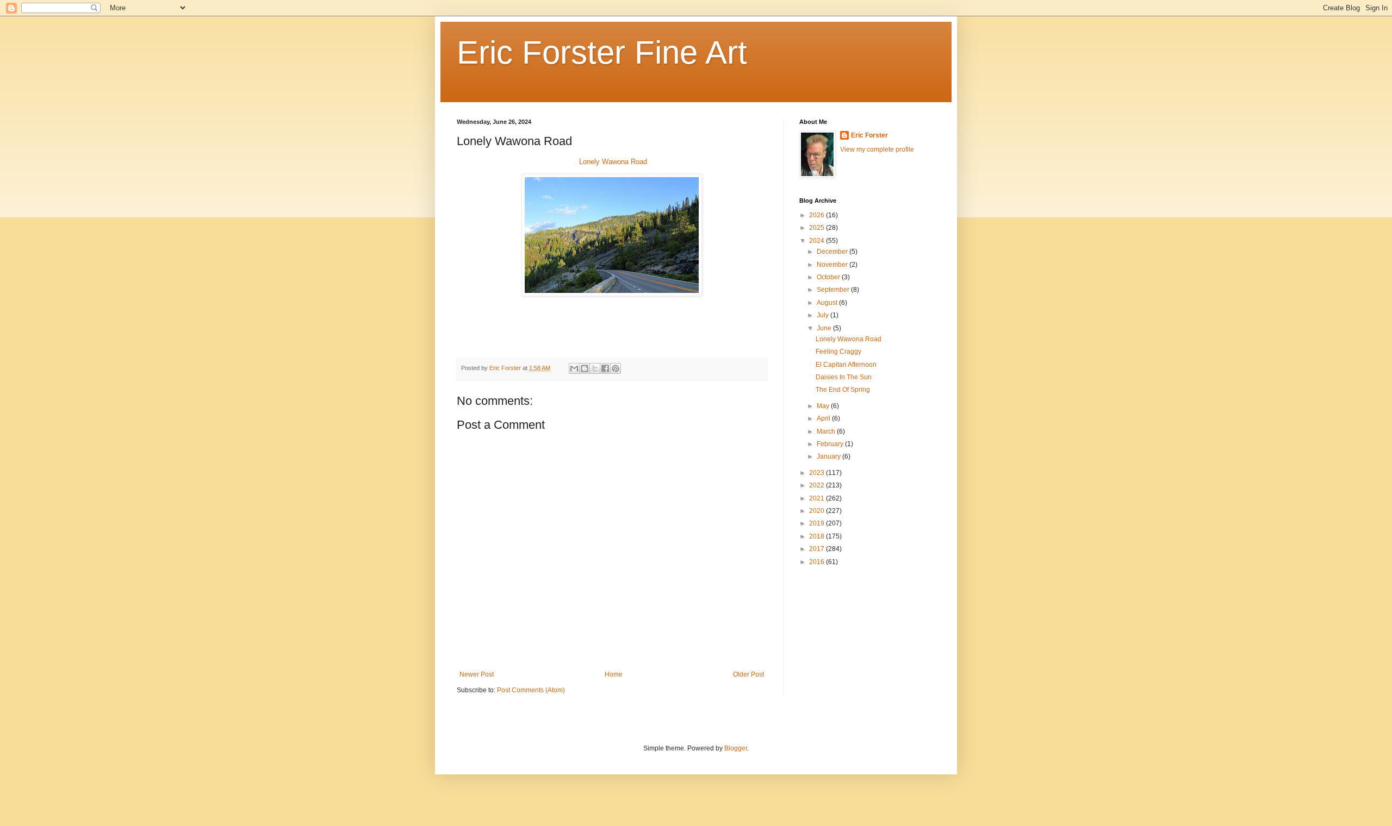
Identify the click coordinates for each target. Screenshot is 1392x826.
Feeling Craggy (838, 351)
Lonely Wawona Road (613, 162)
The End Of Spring (843, 389)
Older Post (748, 674)
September (834, 289)
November (833, 264)
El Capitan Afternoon (846, 364)
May (824, 406)
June (825, 328)
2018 (817, 536)
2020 (817, 511)
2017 (817, 549)
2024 (817, 241)
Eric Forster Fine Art (602, 52)
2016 (817, 562)
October (829, 277)
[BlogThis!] (584, 368)
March (827, 431)
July (823, 315)
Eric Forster (869, 135)
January (829, 456)
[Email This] (574, 368)
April (824, 418)
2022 (817, 485)
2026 (817, 215)
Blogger (735, 748)
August (828, 302)
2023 (817, 473)
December (833, 251)
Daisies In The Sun (844, 377)
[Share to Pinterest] (615, 368)
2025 (817, 227)
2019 (817, 523)
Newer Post (476, 674)
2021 (817, 498)
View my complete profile (877, 149)
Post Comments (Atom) (531, 690)
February (831, 444)
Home (614, 674)
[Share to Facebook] (605, 368)
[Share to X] (594, 368)
